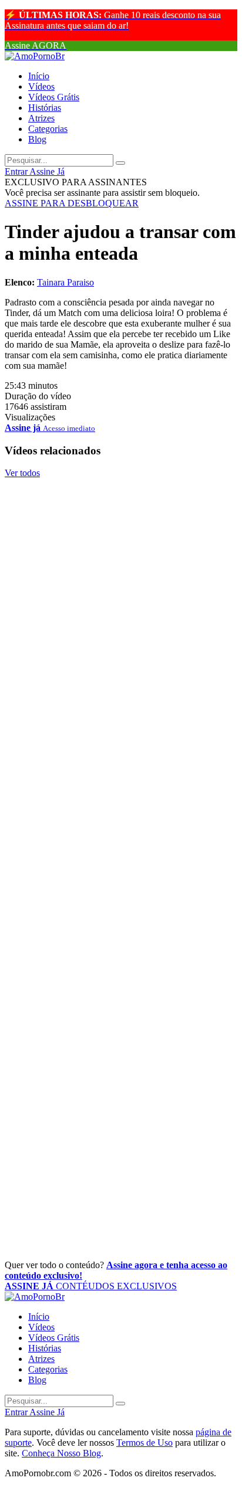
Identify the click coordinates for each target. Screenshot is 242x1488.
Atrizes (41, 118)
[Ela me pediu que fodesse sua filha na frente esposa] (121, 1144)
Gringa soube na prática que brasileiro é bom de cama (90, 588)
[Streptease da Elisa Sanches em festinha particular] (121, 884)
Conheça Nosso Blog (61, 1453)
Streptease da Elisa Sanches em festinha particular (99, 918)
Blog (37, 139)
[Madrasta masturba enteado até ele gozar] (121, 693)
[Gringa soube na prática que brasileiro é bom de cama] (121, 555)
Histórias (44, 108)
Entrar (17, 171)
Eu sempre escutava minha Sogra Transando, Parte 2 (105, 849)
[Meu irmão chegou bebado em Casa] (121, 1092)
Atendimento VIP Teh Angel (89, 788)
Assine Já (47, 171)
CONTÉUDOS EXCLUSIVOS (91, 1286)
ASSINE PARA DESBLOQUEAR (72, 203)
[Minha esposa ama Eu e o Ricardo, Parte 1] (121, 1022)
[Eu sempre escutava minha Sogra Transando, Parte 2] (121, 815)
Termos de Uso (144, 1443)
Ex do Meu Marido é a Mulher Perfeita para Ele (97, 987)
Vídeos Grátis (53, 97)
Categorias (48, 129)
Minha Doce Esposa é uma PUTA (104, 1240)
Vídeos (41, 86)
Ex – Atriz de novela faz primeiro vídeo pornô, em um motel (105, 658)
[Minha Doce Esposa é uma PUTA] (121, 1214)
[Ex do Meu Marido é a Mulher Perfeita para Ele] (121, 953)
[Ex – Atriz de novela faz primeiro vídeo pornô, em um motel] (121, 624)
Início (38, 76)
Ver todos (22, 473)
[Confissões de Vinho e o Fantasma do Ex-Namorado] (121, 485)
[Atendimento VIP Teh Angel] (121, 762)
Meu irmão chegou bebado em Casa (112, 1118)
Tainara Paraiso (65, 282)
